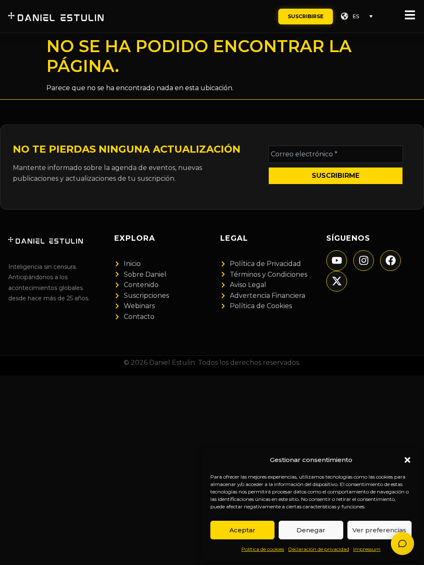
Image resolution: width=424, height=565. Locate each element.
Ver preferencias (379, 530)
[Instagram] (363, 260)
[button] (407, 460)
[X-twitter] (336, 281)
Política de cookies (262, 549)
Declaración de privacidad (318, 549)
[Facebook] (390, 260)
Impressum (367, 549)
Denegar (310, 530)
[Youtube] (336, 260)
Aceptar (242, 530)
